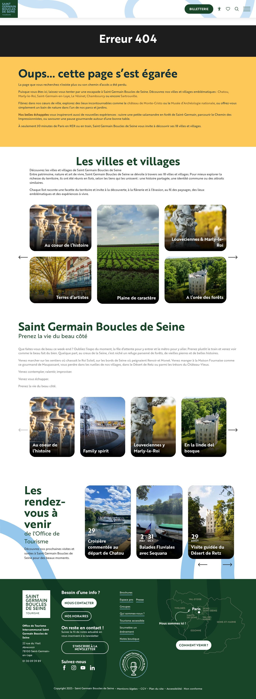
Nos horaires (76, 616)
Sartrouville (129, 96)
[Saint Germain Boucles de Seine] (9, 9)
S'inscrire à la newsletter (85, 647)
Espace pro (126, 599)
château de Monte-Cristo (144, 103)
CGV (143, 688)
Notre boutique (129, 638)
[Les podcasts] (133, 664)
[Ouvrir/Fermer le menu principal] (249, 9)
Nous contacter (79, 603)
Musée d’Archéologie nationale (193, 103)
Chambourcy (96, 96)
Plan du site (156, 688)
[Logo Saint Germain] (36, 604)
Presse (140, 599)
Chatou (223, 91)
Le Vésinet (78, 96)
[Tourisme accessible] (219, 9)
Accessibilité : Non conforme (184, 688)
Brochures (126, 592)
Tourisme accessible (132, 620)
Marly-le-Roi (27, 96)
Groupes (125, 606)
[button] (236, 9)
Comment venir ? (193, 645)
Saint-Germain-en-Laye (53, 96)
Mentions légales (127, 688)
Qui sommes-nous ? (132, 613)
